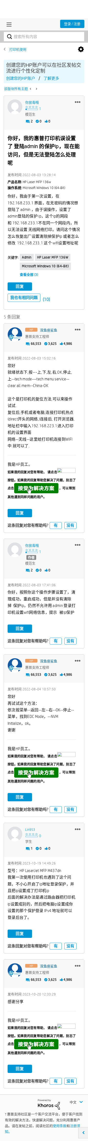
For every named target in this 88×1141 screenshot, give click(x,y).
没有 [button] (70, 525)
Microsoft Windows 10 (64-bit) (45, 266)
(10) (46, 299)
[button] (77, 102)
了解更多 (51, 78)
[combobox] (44, 36)
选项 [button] (81, 49)
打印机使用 (17, 49)
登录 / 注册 (72, 24)
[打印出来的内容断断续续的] (31, 89)
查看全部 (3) (29, 274)
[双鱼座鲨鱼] (15, 334)
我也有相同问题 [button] (24, 297)
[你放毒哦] (15, 106)
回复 (20, 286)
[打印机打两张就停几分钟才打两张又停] (36, 89)
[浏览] (8, 24)
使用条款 (59, 1126)
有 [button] (56, 525)
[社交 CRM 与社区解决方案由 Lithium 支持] (49, 1104)
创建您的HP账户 (20, 78)
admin (27, 257)
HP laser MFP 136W (52, 257)
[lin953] (15, 834)
